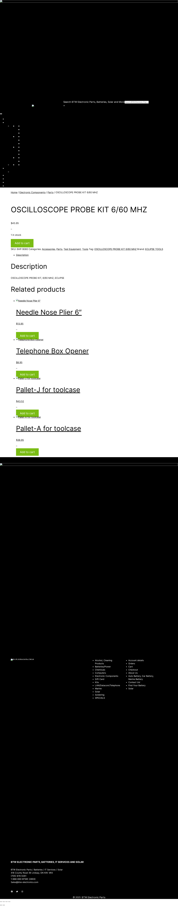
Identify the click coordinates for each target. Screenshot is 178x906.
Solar (23, 147)
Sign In (9, 182)
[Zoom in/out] (1, 901)
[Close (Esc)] (9, 901)
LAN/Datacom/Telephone (35, 140)
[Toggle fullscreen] (4, 901)
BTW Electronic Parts (93, 897)
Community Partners (16, 168)
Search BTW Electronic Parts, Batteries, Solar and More (94, 102)
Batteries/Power (30, 126)
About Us (10, 175)
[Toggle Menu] (1, 113)
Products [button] (10, 122)
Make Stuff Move (19, 171)
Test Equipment (29, 154)
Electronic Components (34, 136)
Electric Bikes (28, 164)
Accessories (48, 249)
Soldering (26, 150)
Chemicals (26, 129)
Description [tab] (22, 255)
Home (8, 118)
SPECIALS (26, 161)
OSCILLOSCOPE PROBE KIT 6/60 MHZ (115, 249)
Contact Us (11, 178)
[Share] (6, 901)
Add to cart (22, 243)
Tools (24, 157)
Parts (50, 192)
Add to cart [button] (27, 335)
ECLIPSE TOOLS (154, 249)
